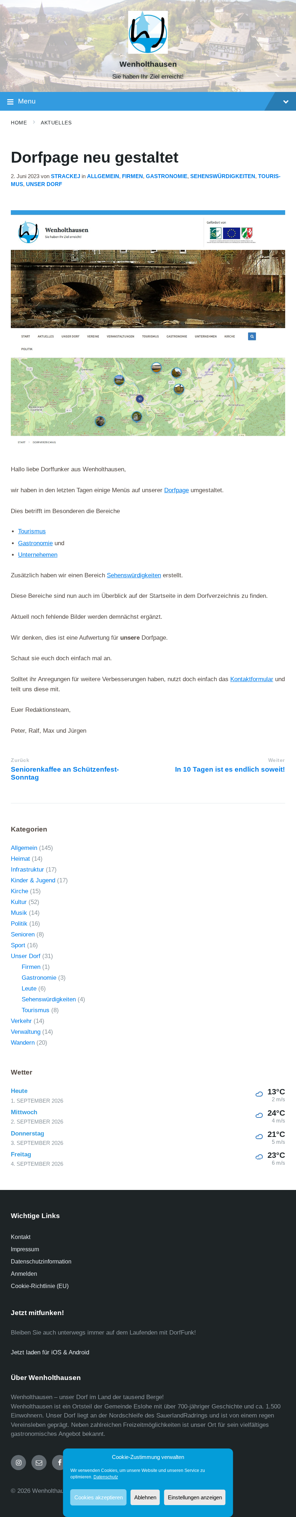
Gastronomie (166, 176)
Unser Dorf (44, 184)
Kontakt (20, 1237)
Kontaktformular (251, 679)
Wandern (23, 1042)
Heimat (20, 858)
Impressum (25, 1249)
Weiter (276, 760)
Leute (29, 988)
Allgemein (103, 176)
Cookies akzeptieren (98, 1497)
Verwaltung (25, 1031)
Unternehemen (37, 554)
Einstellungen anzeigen (195, 1497)
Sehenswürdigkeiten (222, 176)
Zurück (20, 760)
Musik (19, 912)
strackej (65, 176)
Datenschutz (105, 1476)
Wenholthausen (148, 64)
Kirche (19, 891)
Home (19, 122)
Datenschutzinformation (41, 1261)
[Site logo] (148, 51)
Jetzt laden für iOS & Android (50, 1352)
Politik (19, 923)
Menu (27, 101)
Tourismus (32, 531)
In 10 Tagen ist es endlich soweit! (230, 769)
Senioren (23, 934)
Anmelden (24, 1274)
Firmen (132, 176)
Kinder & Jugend (33, 880)
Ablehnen (145, 1497)
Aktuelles (56, 122)
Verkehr (21, 1021)
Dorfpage (176, 490)
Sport (18, 945)
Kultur (19, 902)
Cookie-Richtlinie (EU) (40, 1286)
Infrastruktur (27, 869)
